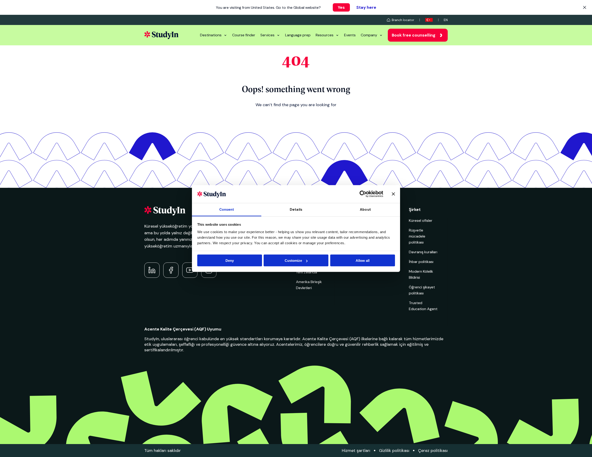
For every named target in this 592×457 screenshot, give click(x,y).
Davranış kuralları (423, 252)
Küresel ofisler (420, 220)
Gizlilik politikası (394, 450)
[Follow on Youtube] (189, 270)
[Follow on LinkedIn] (152, 270)
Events (350, 35)
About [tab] (365, 209)
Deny (229, 260)
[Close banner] (393, 194)
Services (267, 35)
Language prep (298, 35)
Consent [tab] (226, 209)
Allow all (363, 260)
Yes (341, 7)
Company (369, 35)
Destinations (211, 35)
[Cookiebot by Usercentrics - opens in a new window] (363, 194)
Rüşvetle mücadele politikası (417, 236)
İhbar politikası (421, 261)
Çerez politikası (433, 450)
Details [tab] (296, 209)
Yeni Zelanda (306, 272)
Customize (293, 260)
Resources (324, 35)
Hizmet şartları (356, 450)
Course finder (243, 35)
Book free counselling (413, 35)
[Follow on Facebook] (171, 270)
